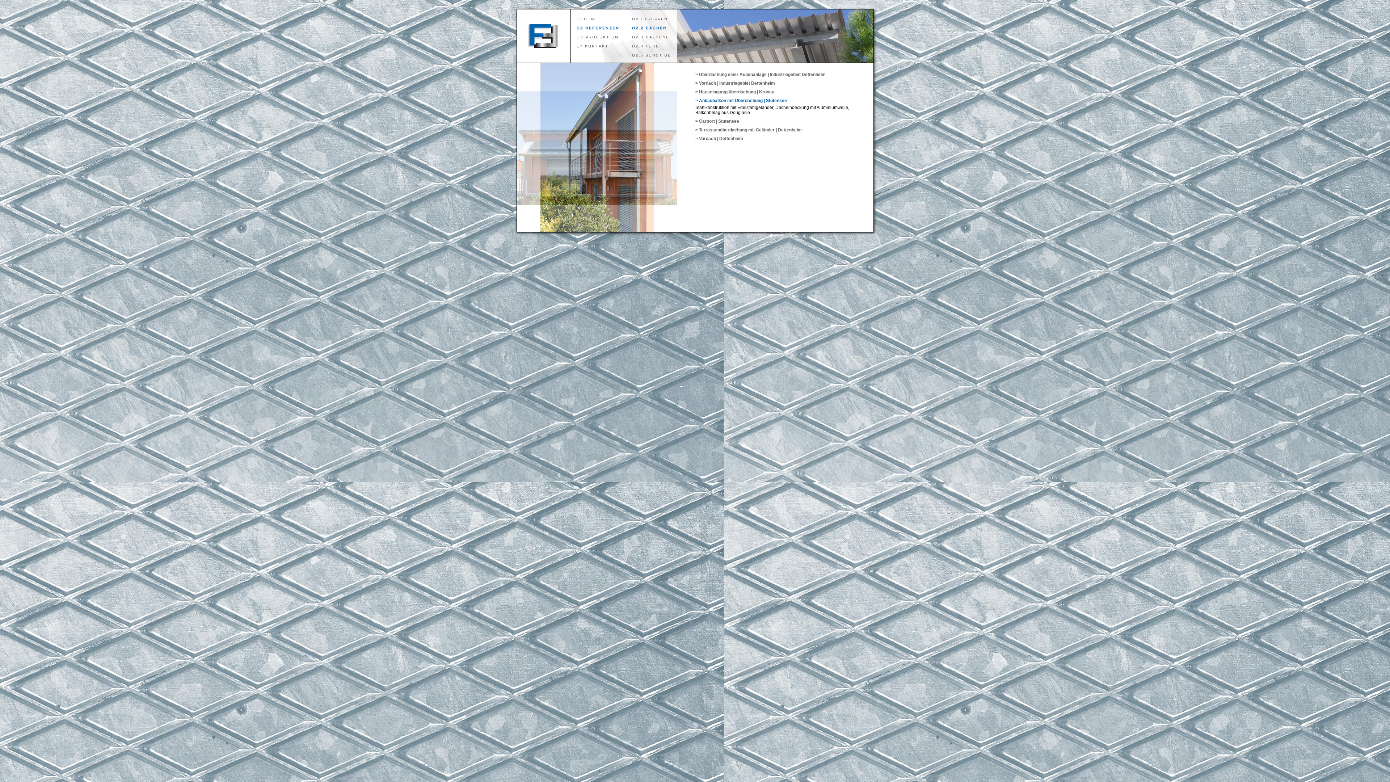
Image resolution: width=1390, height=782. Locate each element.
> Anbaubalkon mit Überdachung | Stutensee (741, 100)
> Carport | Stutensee (717, 121)
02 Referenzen (598, 28)
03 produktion (598, 37)
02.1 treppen (650, 19)
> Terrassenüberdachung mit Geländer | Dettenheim (748, 130)
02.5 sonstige (651, 55)
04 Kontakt (592, 46)
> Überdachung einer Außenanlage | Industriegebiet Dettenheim (760, 74)
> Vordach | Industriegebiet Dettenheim (735, 83)
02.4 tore (645, 46)
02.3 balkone (650, 37)
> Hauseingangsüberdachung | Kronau (734, 91)
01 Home (588, 19)
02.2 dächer (649, 28)
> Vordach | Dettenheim (719, 138)
